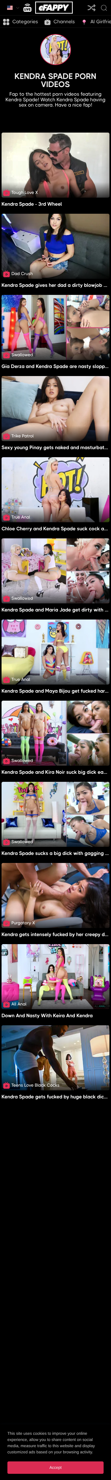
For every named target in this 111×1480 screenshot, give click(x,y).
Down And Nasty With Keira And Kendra (47, 1015)
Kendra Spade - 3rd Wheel (32, 204)
